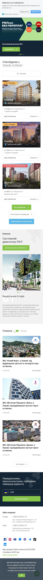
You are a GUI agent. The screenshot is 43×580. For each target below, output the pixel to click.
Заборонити (24, 12)
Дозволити (36, 12)
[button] (21, 65)
